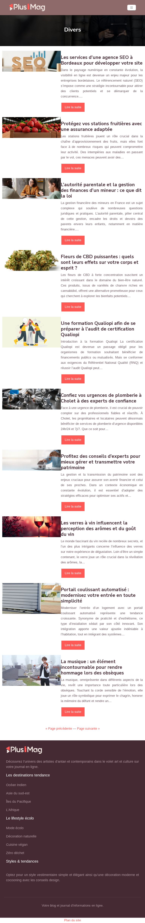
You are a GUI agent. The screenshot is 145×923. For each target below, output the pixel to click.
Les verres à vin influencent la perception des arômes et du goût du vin (98, 529)
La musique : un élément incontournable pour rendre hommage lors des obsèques (92, 667)
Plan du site (72, 920)
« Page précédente (59, 728)
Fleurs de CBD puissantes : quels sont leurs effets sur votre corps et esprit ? (99, 262)
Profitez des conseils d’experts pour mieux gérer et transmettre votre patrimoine (100, 462)
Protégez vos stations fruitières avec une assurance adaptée (101, 126)
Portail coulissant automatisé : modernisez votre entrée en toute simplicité (98, 595)
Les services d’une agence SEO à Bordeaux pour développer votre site (102, 60)
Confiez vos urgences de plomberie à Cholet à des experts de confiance (101, 398)
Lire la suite (73, 107)
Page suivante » (88, 728)
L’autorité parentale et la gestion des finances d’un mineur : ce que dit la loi (101, 190)
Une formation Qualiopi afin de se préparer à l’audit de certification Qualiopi (98, 329)
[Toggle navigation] (131, 8)
